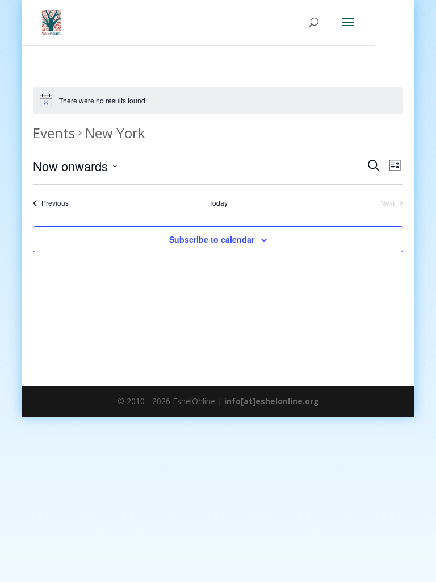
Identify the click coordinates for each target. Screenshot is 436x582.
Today (218, 202)
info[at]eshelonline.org (271, 401)
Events (54, 132)
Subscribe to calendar (211, 239)
